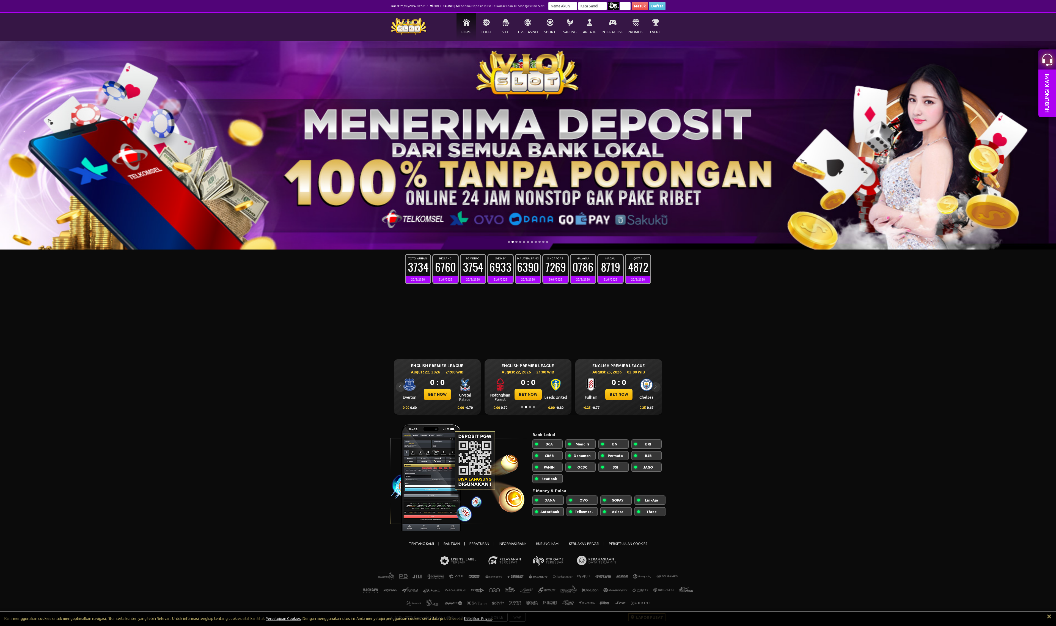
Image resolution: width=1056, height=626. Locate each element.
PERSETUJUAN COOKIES (628, 543)
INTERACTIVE (612, 32)
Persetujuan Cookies (283, 618)
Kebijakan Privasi (478, 618)
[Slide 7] (532, 242)
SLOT (506, 32)
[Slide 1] (509, 242)
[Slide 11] (547, 242)
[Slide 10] (543, 242)
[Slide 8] (536, 242)
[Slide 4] (520, 242)
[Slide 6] (528, 242)
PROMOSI (636, 32)
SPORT (550, 32)
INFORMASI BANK (512, 543)
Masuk (640, 6)
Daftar (657, 6)
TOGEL (486, 32)
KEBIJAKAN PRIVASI (584, 543)
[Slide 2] (513, 242)
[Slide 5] (524, 242)
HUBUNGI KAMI (547, 543)
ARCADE (589, 32)
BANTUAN (452, 543)
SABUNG (570, 32)
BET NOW (437, 394)
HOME (466, 32)
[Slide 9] (539, 242)
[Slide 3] (516, 242)
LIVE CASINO (528, 32)
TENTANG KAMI (421, 543)
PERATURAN (479, 543)
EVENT (655, 32)
